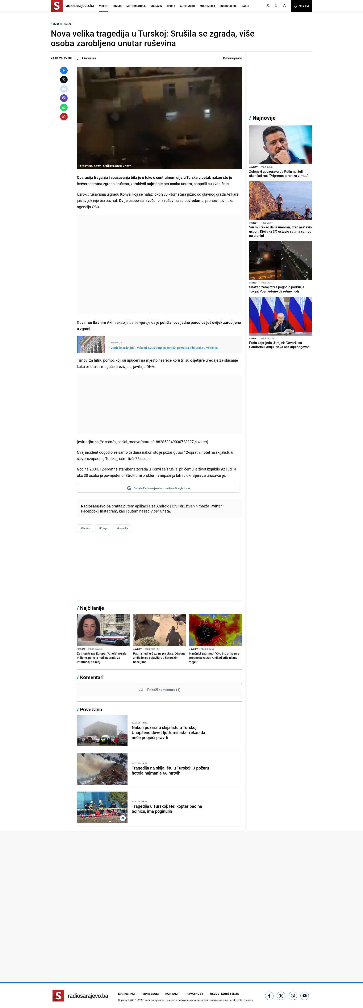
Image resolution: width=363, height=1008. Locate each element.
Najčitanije (92, 608)
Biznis (117, 6)
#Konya (103, 528)
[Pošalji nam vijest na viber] (293, 996)
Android (162, 506)
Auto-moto (187, 6)
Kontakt (172, 994)
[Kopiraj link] (64, 116)
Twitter (216, 506)
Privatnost (194, 994)
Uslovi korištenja (224, 994)
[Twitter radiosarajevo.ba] (281, 996)
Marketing (126, 994)
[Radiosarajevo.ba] (80, 995)
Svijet (68, 23)
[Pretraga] (276, 6)
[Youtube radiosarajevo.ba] (304, 996)
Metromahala (136, 6)
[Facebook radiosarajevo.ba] (269, 996)
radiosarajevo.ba (154, 1000)
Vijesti (103, 6)
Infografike (228, 6)
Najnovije (264, 117)
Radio (245, 6)
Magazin (156, 6)
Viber (154, 511)
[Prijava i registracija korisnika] (285, 5)
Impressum (150, 994)
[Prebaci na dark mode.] (268, 5)
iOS (175, 506)
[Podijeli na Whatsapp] (64, 107)
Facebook (89, 511)
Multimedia (207, 6)
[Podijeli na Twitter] (64, 79)
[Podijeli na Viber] (64, 98)
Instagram (108, 511)
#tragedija (122, 528)
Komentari (92, 677)
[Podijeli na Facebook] (64, 70)
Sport (171, 6)
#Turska (84, 528)
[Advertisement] (159, 264)
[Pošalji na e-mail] (64, 89)
